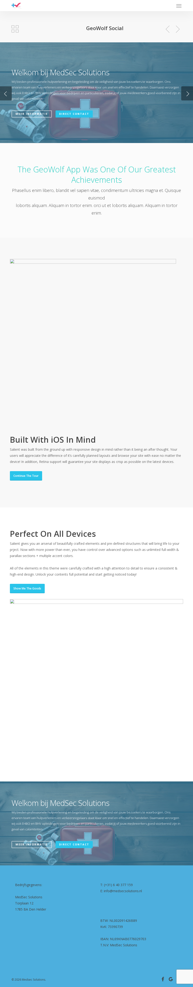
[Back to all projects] (15, 29)
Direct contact (74, 113)
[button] (178, 5)
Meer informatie (32, 113)
